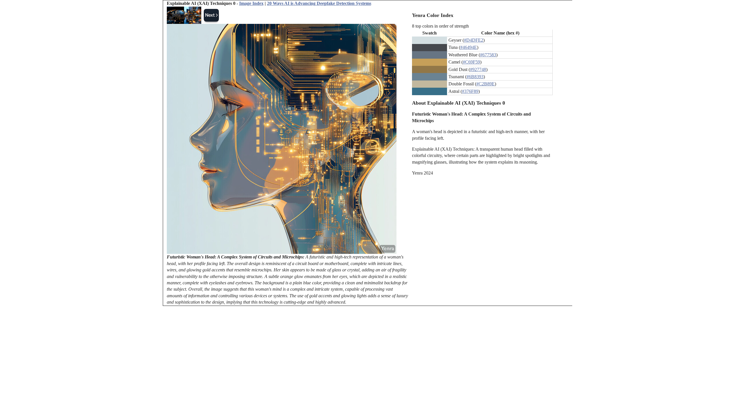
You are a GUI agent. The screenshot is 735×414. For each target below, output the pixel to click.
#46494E (468, 47)
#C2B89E (485, 83)
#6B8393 (475, 76)
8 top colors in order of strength (440, 26)
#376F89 (470, 91)
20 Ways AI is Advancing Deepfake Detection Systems (319, 3)
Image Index (251, 3)
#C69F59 (471, 62)
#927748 (478, 69)
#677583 (488, 54)
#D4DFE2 (473, 40)
